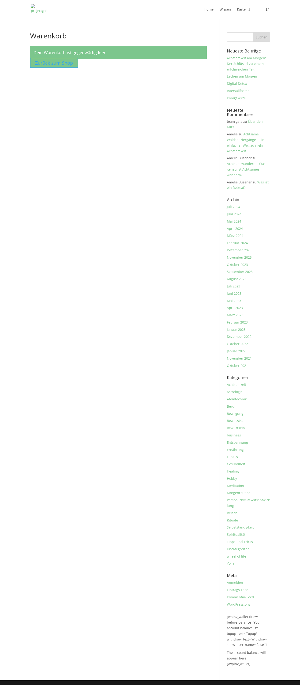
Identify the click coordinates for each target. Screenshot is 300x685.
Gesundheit (236, 464)
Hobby (232, 478)
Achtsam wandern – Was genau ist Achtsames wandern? (246, 169)
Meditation (235, 486)
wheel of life (236, 556)
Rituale (232, 520)
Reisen (232, 513)
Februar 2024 (237, 243)
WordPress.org (238, 604)
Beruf (231, 406)
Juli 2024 (233, 207)
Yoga (230, 563)
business (234, 435)
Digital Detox (237, 83)
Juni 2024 (234, 214)
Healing (233, 471)
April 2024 (235, 228)
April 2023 (235, 307)
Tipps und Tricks (240, 542)
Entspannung (237, 442)
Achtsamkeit (236, 384)
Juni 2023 (234, 293)
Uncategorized (238, 549)
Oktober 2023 (237, 264)
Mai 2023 (234, 300)
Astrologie (235, 392)
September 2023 (240, 271)
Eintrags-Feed (237, 590)
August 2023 (236, 279)
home (209, 9)
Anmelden (235, 582)
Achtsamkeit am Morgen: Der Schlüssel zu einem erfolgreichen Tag (246, 63)
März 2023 (235, 315)
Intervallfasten (238, 91)
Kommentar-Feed (240, 597)
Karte (241, 9)
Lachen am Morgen (242, 76)
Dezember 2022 (239, 336)
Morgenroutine (239, 493)
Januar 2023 (236, 329)
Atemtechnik (237, 399)
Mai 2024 (234, 221)
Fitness (232, 456)
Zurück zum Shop (54, 63)
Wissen (225, 9)
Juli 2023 (233, 286)
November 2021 (239, 358)
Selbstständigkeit (240, 527)
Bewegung (235, 413)
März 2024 (235, 235)
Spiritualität (236, 534)
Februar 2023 (237, 322)
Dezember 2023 (239, 250)
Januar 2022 (236, 351)
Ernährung (235, 449)
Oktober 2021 (237, 365)
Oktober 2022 (237, 344)
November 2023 (239, 257)
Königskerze (236, 98)
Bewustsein (236, 428)
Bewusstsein (237, 420)
